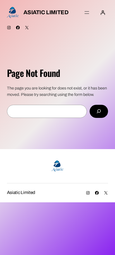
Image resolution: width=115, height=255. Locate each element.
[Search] (99, 111)
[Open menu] (86, 12)
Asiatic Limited (45, 12)
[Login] (102, 12)
